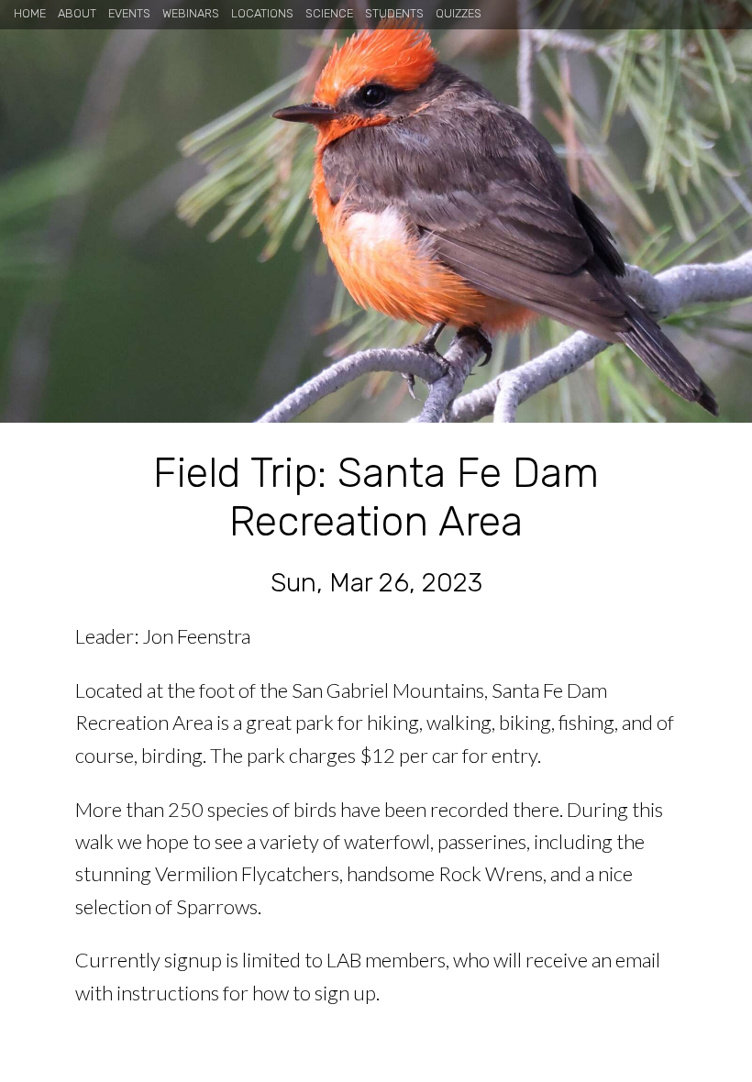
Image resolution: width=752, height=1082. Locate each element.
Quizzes (458, 13)
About (77, 13)
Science (329, 13)
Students (394, 13)
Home (30, 13)
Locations (262, 13)
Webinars (190, 13)
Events (129, 13)
